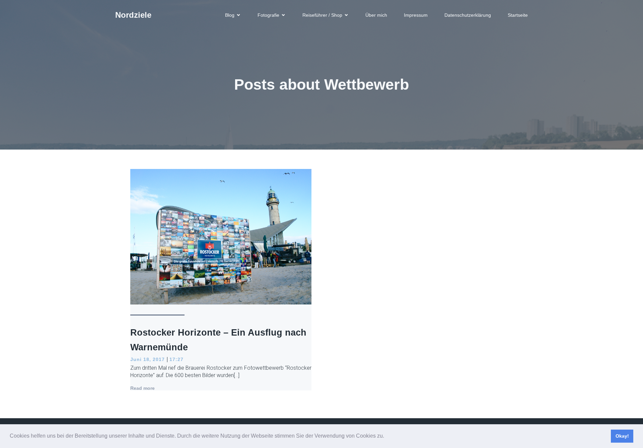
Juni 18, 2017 (147, 359)
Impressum (416, 15)
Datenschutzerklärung (467, 15)
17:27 (176, 359)
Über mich (376, 15)
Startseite (518, 15)
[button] (386, 437)
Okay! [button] (622, 436)
